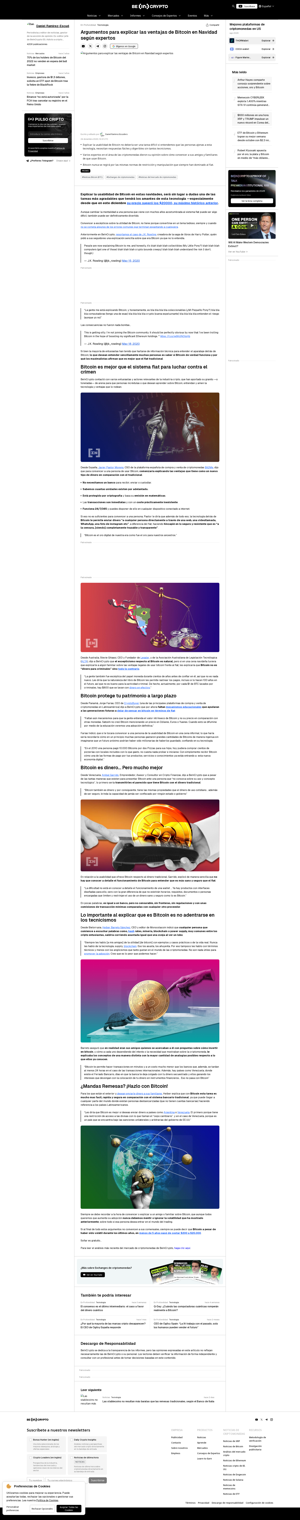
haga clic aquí (182, 1248)
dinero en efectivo (139, 687)
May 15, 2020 (131, 260)
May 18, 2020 (131, 344)
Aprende (201, 1442)
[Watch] (252, 225)
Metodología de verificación (257, 1439)
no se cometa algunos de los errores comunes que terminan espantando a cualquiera (129, 227)
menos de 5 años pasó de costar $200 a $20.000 (170, 1233)
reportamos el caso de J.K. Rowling (136, 234)
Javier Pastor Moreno (111, 467)
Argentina (169, 1112)
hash (131, 931)
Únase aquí (62, 160)
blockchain (130, 946)
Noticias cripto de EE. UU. (234, 1467)
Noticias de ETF (231, 1493)
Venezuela (183, 1112)
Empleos (175, 1453)
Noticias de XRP (231, 1441)
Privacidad (203, 1502)
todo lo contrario (128, 669)
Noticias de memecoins (229, 1487)
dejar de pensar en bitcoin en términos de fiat (146, 710)
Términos (190, 1502)
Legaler (144, 657)
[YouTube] (83, 46)
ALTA (84, 661)
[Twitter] (90, 46)
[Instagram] (105, 46)
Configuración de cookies (259, 1502)
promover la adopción (97, 953)
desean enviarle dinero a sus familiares (139, 1093)
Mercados (202, 1447)
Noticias (201, 1437)
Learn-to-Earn (204, 1458)
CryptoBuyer (131, 703)
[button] (46, 1444)
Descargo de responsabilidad (227, 1502)
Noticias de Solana (233, 1479)
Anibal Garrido (110, 775)
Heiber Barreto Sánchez (116, 927)
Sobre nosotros (179, 1447)
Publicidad (176, 1437)
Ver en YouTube (236, 251)
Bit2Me (209, 467)
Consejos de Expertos (208, 1453)
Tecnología (102, 25)
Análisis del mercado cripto (234, 1453)
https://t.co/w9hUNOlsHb (175, 336)
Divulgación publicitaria (255, 1448)
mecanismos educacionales (183, 707)
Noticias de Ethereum (234, 1460)
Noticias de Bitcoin (233, 1446)
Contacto (176, 1442)
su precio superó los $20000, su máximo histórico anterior (172, 203)
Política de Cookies (47, 1500)
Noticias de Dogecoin (234, 1474)
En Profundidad (88, 25)
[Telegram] (97, 46)
